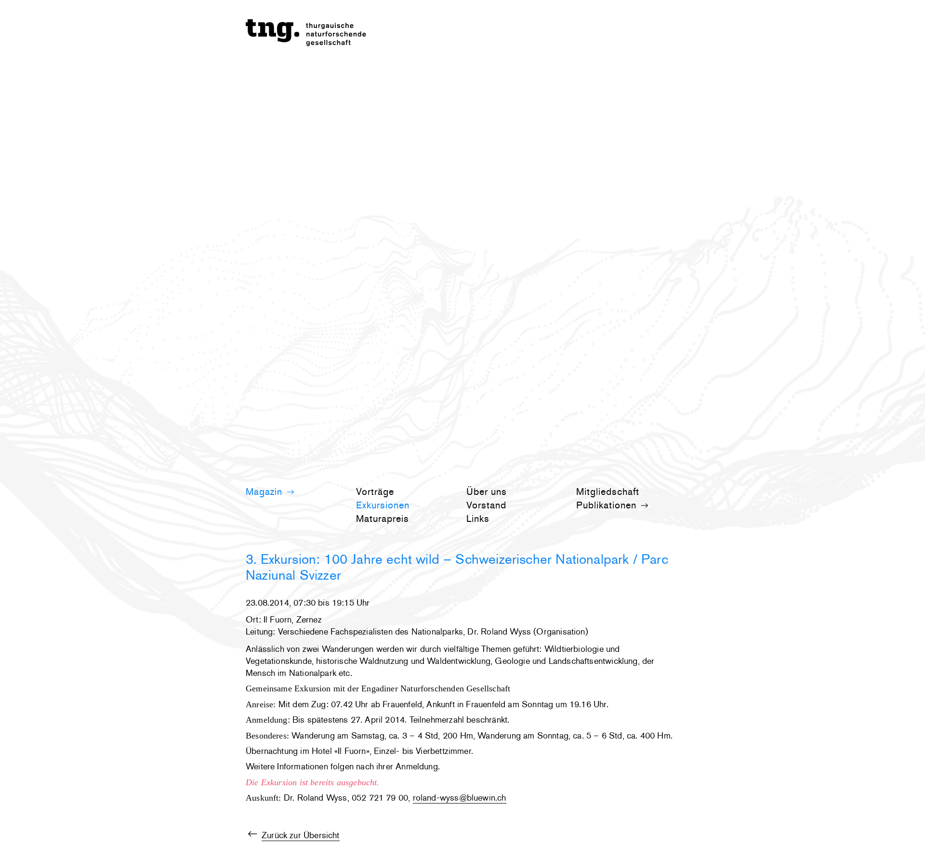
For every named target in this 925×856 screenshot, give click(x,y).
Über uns (486, 491)
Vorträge (375, 491)
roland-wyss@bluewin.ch (459, 797)
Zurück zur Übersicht (301, 835)
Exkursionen (383, 505)
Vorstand (486, 505)
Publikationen (607, 505)
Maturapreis (382, 518)
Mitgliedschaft (607, 491)
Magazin (265, 491)
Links (477, 518)
